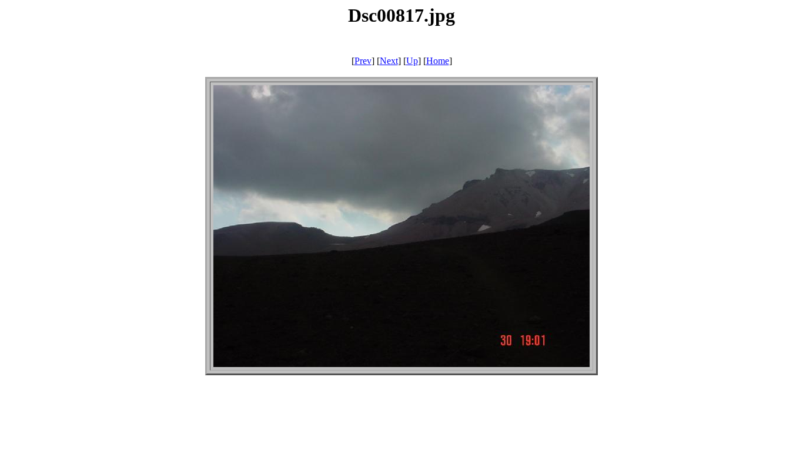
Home (437, 61)
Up (412, 61)
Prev (363, 61)
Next (389, 61)
